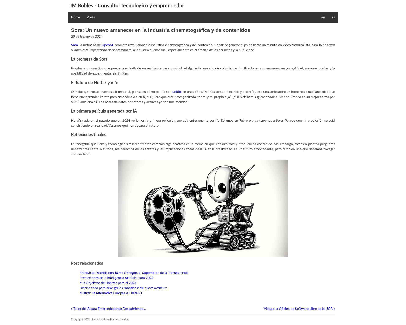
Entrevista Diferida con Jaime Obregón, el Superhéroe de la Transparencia (134, 273)
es (333, 17)
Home (75, 17)
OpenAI (107, 45)
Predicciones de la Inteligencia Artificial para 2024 (116, 278)
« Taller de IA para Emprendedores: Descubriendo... (108, 308)
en (323, 17)
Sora (74, 45)
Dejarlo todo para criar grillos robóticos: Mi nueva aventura (123, 288)
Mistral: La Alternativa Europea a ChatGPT (111, 293)
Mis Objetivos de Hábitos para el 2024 (108, 283)
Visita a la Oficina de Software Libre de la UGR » (299, 308)
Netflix (177, 92)
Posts (91, 17)
